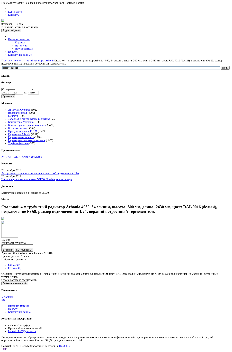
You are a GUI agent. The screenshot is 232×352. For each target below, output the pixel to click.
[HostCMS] (2, 20)
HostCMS (64, 346)
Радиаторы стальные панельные (26, 140)
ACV (4, 156)
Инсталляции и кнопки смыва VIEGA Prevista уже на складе (36, 179)
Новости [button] (13, 51)
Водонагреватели (18, 112)
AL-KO (18, 156)
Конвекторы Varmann (20, 122)
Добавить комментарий (14, 283)
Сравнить (20, 259)
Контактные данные (20, 311)
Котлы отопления (18, 128)
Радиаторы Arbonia (43, 60)
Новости (13, 308)
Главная (6, 60)
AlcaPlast (28, 156)
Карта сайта (15, 11)
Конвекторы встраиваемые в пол (27, 125)
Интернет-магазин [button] (19, 39)
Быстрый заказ (24, 250)
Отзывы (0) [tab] (14, 268)
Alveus (38, 156)
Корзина (20, 42)
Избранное (7, 259)
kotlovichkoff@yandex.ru (22, 331)
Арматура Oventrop (19, 109)
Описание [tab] (14, 264)
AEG (11, 156)
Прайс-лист (21, 45)
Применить (8, 96)
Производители (24, 48)
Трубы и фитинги (18, 143)
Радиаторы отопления (21, 137)
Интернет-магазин (21, 60)
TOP (4, 349)
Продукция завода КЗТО (22, 131)
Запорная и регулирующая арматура (29, 118)
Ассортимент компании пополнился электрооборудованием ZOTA (40, 173)
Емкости (13, 115)
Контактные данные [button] (20, 54)
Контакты (14, 14)
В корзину (8, 250)
